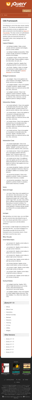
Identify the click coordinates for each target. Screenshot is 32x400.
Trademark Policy (26, 388)
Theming (8, 322)
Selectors (8, 320)
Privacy (6, 394)
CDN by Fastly (19, 396)
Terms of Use (28, 393)
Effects (8, 307)
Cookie (18, 394)
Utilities (8, 328)
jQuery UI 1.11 (10, 344)
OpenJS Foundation (12, 385)
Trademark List (7, 389)
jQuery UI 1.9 (9, 349)
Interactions (9, 312)
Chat (19, 379)
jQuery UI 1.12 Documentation (16, 4)
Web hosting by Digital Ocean (10, 396)
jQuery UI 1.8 (9, 352)
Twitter (26, 379)
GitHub (18, 382)
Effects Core (9, 309)
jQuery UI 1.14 (10, 339)
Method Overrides (11, 314)
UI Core (8, 325)
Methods (8, 317)
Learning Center (10, 379)
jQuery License (12, 386)
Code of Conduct (11, 394)
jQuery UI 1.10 (10, 347)
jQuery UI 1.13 (10, 341)
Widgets (8, 330)
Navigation (27, 11)
